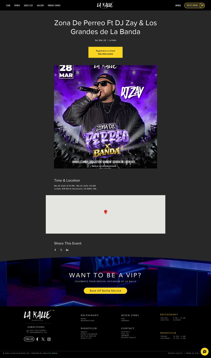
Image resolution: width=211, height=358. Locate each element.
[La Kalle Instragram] (49, 339)
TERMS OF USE (192, 353)
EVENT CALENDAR (89, 334)
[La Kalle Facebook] (37, 339)
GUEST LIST (86, 338)
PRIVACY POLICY (175, 353)
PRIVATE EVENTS (128, 337)
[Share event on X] (61, 250)
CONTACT (125, 331)
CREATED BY (37, 353)
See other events (105, 54)
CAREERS (125, 320)
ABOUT (84, 332)
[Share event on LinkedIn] (67, 250)
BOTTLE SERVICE (88, 336)
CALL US (125, 333)
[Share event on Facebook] (55, 250)
